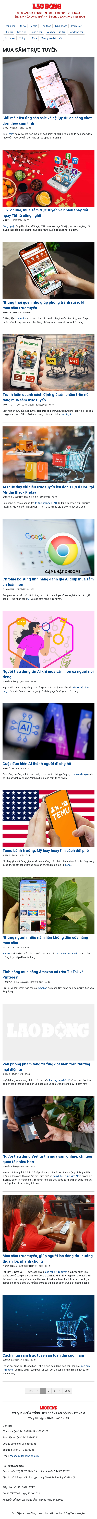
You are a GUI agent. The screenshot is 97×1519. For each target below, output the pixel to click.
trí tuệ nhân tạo (79, 774)
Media (33, 25)
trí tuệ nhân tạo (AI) (46, 503)
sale (11, 133)
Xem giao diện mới (51, 38)
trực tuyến (66, 414)
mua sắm (21, 318)
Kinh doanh (61, 25)
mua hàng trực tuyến (55, 1271)
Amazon (42, 988)
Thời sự (9, 32)
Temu (68, 864)
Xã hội (22, 25)
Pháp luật (76, 25)
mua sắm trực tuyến (67, 953)
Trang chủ (10, 25)
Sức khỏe (10, 38)
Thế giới (23, 38)
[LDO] (48, 86)
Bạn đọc (21, 32)
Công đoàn (36, 32)
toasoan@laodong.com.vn (24, 1455)
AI (28, 598)
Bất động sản (76, 32)
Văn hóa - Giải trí (56, 32)
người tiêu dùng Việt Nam (67, 1176)
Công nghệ (8, 226)
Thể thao (46, 25)
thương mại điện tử (59, 1080)
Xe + (34, 38)
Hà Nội (6, 953)
